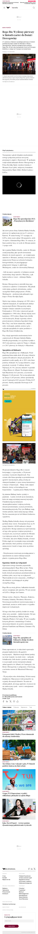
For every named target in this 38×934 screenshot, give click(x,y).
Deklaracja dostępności (25, 883)
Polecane (16, 707)
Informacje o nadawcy (25, 881)
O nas (4, 876)
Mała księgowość (24, 893)
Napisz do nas (6, 879)
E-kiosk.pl (21, 888)
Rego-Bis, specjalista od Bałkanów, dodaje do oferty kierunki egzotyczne (23, 640)
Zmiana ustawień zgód (25, 878)
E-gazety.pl (22, 890)
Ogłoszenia (5, 890)
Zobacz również (6, 707)
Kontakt (4, 878)
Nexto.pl (21, 892)
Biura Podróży (6, 27)
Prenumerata (6, 892)
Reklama (4, 888)
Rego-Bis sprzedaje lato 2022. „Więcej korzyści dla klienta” (24, 220)
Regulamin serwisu (24, 879)
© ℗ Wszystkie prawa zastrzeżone (12, 696)
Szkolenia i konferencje (8, 904)
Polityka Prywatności (25, 876)
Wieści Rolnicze (23, 897)
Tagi (30, 707)
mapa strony (5, 907)
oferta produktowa (7, 910)
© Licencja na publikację (9, 695)
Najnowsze (24, 707)
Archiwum (5, 893)
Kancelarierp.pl (23, 895)
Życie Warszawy (23, 899)
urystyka (15, 8)
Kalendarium (22, 907)
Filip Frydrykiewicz (7, 150)
